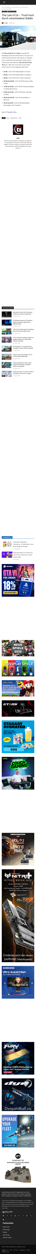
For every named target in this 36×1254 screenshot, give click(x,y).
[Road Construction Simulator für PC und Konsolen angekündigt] (7, 357)
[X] (30, 1215)
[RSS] (19, 1215)
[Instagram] (11, 1215)
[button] (3, 1251)
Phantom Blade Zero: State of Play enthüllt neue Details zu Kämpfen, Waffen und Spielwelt (22, 364)
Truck (20, 118)
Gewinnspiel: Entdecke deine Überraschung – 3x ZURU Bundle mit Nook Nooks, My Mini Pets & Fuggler (23, 544)
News (3, 316)
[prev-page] (3, 380)
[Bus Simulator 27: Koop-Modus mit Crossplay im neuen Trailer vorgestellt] (7, 349)
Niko (6, 23)
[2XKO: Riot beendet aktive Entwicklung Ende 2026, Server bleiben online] (7, 331)
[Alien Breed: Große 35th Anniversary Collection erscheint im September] (7, 314)
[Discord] (3, 1215)
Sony (8, 118)
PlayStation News (12, 11)
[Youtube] (3, 1219)
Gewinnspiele (7, 537)
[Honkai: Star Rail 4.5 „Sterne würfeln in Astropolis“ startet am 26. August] (7, 374)
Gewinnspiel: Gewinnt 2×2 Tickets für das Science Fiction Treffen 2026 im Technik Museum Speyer (23, 555)
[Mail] (15, 1215)
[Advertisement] (18, 229)
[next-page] (6, 380)
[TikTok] (22, 1215)
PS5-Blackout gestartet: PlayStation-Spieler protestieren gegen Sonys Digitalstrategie (23, 322)
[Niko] (3, 23)
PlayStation (8, 7)
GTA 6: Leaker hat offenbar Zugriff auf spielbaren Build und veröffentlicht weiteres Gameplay (23, 339)
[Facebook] (7, 1215)
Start (3, 7)
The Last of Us (14, 118)
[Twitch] (26, 1215)
